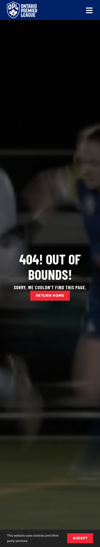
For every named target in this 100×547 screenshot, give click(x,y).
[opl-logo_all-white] (22, 3)
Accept (80, 538)
